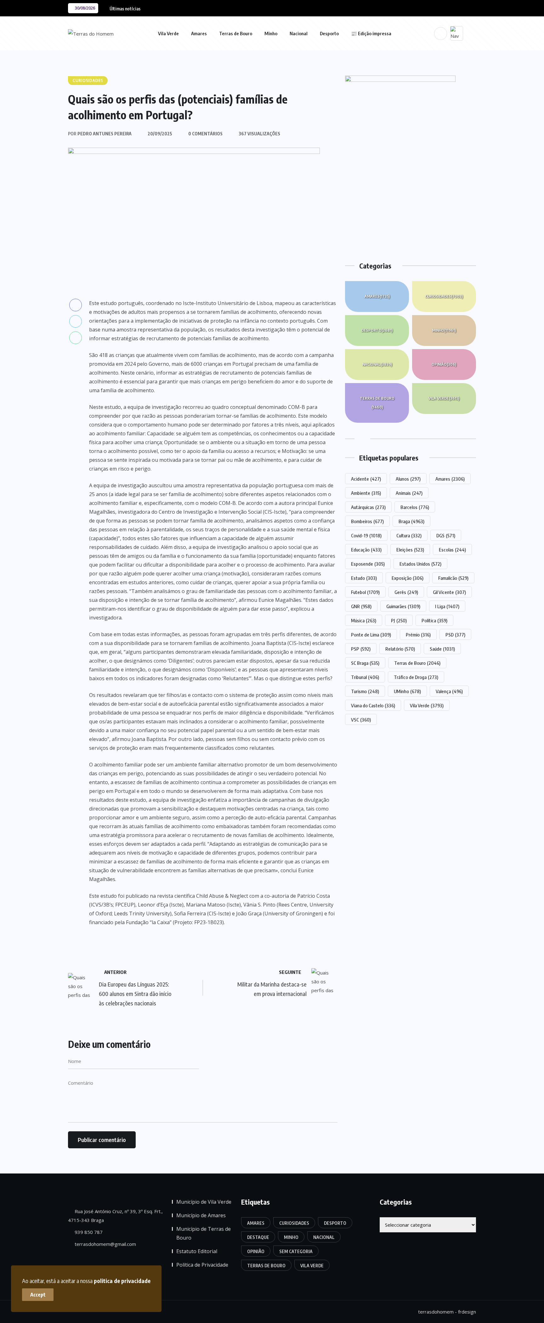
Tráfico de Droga (416, 677)
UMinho (407, 691)
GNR (361, 606)
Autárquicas (368, 507)
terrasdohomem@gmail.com (104, 1244)
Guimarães (403, 606)
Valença (449, 691)
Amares (199, 33)
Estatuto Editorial (196, 1251)
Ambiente (366, 493)
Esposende (368, 564)
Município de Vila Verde (203, 1201)
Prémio (418, 634)
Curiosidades (444, 296)
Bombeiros (367, 521)
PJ (399, 620)
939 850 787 (88, 1232)
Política (434, 620)
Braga (411, 521)
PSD (455, 634)
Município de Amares (201, 1215)
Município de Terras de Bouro (203, 1233)
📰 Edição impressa (371, 33)
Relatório (400, 649)
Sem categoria (296, 1251)
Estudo (364, 578)
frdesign (467, 1312)
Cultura (409, 535)
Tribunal (365, 677)
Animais (409, 493)
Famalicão (453, 578)
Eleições (410, 549)
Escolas (452, 549)
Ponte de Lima (371, 634)
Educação (366, 549)
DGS (445, 535)
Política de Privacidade (202, 1264)
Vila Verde (168, 33)
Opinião (444, 364)
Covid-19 (366, 535)
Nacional (299, 33)
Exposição (407, 578)
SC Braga (365, 663)
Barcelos (414, 507)
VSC (361, 719)
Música (363, 620)
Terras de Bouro (235, 33)
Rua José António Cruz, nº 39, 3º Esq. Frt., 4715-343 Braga (115, 1215)
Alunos (408, 479)
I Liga (447, 606)
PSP (361, 649)
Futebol (365, 592)
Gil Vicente (449, 592)
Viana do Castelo (373, 705)
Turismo (365, 691)
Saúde (442, 649)
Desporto (329, 33)
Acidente (366, 479)
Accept (38, 1295)
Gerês (406, 592)
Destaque (258, 1237)
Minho (270, 33)
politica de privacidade (122, 1280)
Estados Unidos (420, 564)
